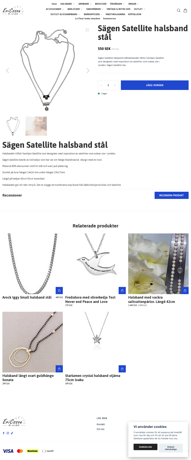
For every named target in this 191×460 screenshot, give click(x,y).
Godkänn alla (145, 447)
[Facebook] (3, 433)
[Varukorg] (185, 10)
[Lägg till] (59, 290)
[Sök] (178, 10)
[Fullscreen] (87, 29)
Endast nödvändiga (171, 448)
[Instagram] (8, 433)
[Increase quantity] (115, 85)
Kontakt (101, 424)
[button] (88, 70)
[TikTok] (12, 433)
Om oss (100, 429)
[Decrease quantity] (101, 85)
